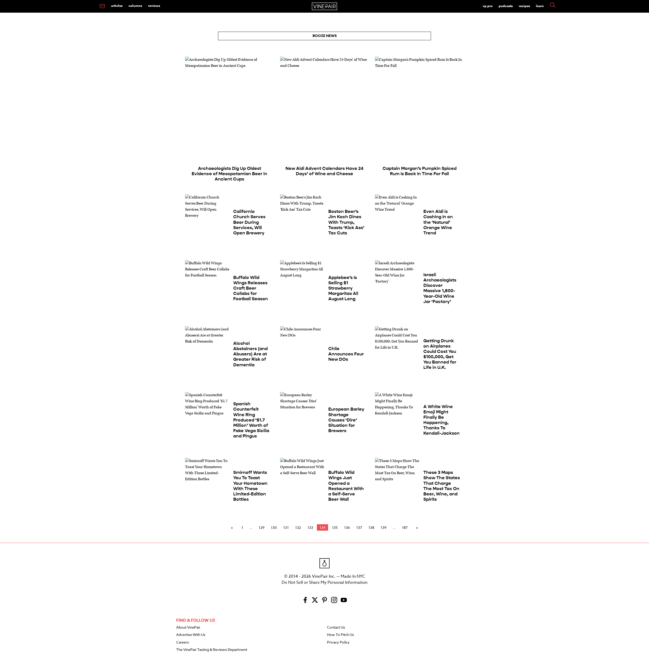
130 (274, 527)
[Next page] (416, 527)
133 (310, 527)
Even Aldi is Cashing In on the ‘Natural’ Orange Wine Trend (438, 222)
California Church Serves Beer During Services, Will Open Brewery (249, 222)
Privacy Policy (338, 642)
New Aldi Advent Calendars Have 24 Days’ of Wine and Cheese (324, 171)
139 (383, 527)
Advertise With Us (190, 635)
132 (298, 527)
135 (335, 527)
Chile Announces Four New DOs (346, 354)
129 (261, 527)
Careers (182, 642)
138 (371, 527)
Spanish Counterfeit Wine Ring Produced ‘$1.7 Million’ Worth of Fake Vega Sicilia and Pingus (251, 420)
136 (347, 527)
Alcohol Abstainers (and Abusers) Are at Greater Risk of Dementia (250, 354)
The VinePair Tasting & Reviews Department (211, 650)
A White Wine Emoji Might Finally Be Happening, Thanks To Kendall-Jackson (441, 420)
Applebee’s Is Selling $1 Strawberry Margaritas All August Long (343, 288)
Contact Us (336, 628)
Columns (135, 5)
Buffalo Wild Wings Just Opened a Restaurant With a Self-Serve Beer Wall (346, 486)
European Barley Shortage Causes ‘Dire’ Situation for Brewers (346, 420)
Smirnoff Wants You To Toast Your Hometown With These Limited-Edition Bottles (250, 486)
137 (359, 527)
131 (286, 527)
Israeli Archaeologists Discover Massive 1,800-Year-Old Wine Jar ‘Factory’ (439, 288)
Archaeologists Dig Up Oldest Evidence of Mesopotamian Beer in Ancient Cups (229, 174)
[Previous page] (233, 527)
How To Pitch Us (340, 635)
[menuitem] (102, 6)
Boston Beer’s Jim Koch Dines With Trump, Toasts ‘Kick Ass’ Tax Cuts (346, 222)
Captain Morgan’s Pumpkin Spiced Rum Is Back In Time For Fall (420, 171)
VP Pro (488, 6)
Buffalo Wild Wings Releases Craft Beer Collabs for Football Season (250, 288)
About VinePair (188, 628)
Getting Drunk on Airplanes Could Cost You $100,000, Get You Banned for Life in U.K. (439, 354)
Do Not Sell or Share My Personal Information (324, 582)
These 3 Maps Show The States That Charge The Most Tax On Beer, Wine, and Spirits (441, 486)
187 (405, 527)
